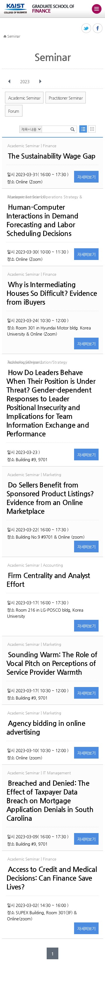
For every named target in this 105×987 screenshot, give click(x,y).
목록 (83, 129)
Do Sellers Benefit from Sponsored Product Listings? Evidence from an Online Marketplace (50, 498)
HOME (5, 36)
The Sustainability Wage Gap (52, 156)
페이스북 (98, 28)
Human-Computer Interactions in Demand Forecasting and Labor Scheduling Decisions (42, 220)
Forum (13, 111)
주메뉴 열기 (96, 9)
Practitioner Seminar (66, 98)
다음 (40, 81)
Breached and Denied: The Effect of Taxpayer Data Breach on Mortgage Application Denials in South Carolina (49, 800)
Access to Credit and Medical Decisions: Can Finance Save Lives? (51, 878)
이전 (9, 81)
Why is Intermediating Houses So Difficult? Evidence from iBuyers (51, 293)
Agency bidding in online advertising (45, 727)
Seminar (13, 36)
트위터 (86, 28)
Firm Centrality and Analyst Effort (48, 579)
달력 (92, 129)
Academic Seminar (24, 98)
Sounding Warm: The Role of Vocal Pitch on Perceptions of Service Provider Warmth (51, 663)
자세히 (86, 177)
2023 (24, 81)
